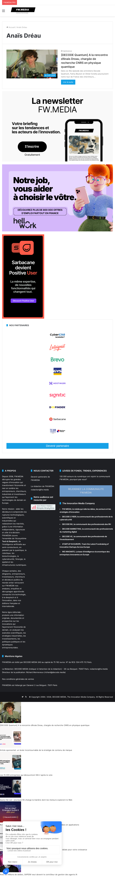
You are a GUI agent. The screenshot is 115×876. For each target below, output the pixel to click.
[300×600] (23, 318)
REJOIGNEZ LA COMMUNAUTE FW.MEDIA (86, 491)
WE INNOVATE (68, 551)
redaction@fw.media (40, 490)
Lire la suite (68, 82)
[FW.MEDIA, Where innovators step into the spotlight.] (23, 10)
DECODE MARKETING (71, 529)
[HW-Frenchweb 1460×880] (57, 231)
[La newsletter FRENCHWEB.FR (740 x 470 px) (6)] (57, 161)
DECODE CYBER (69, 516)
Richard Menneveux (35, 672)
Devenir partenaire (57, 445)
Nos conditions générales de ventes (18, 679)
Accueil (11, 27)
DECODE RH (67, 524)
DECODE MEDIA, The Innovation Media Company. (73, 697)
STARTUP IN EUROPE (71, 544)
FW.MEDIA (18, 476)
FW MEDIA (66, 509)
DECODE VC (67, 536)
